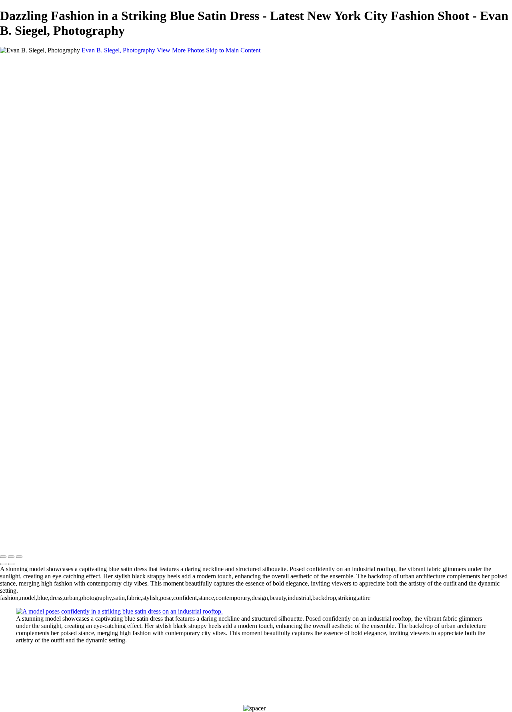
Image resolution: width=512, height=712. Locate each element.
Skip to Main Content (233, 50)
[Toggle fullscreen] (11, 557)
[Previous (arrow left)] (3, 564)
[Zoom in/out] (19, 557)
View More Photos (180, 50)
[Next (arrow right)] (11, 564)
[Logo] (80, 540)
